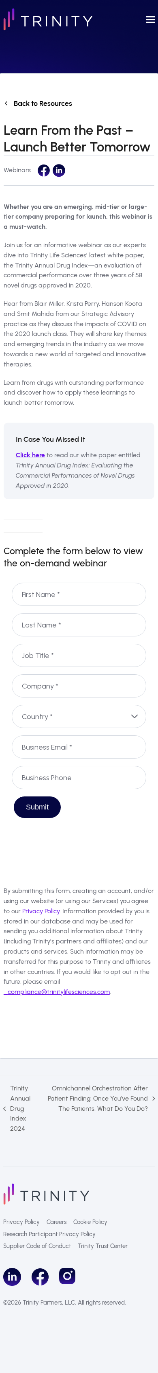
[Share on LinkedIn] (58, 170)
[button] (150, 19)
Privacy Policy (41, 911)
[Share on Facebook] (43, 170)
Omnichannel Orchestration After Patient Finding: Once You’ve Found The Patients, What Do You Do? (97, 1099)
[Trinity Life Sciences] (46, 1193)
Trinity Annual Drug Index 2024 (17, 1108)
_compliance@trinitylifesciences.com (57, 992)
